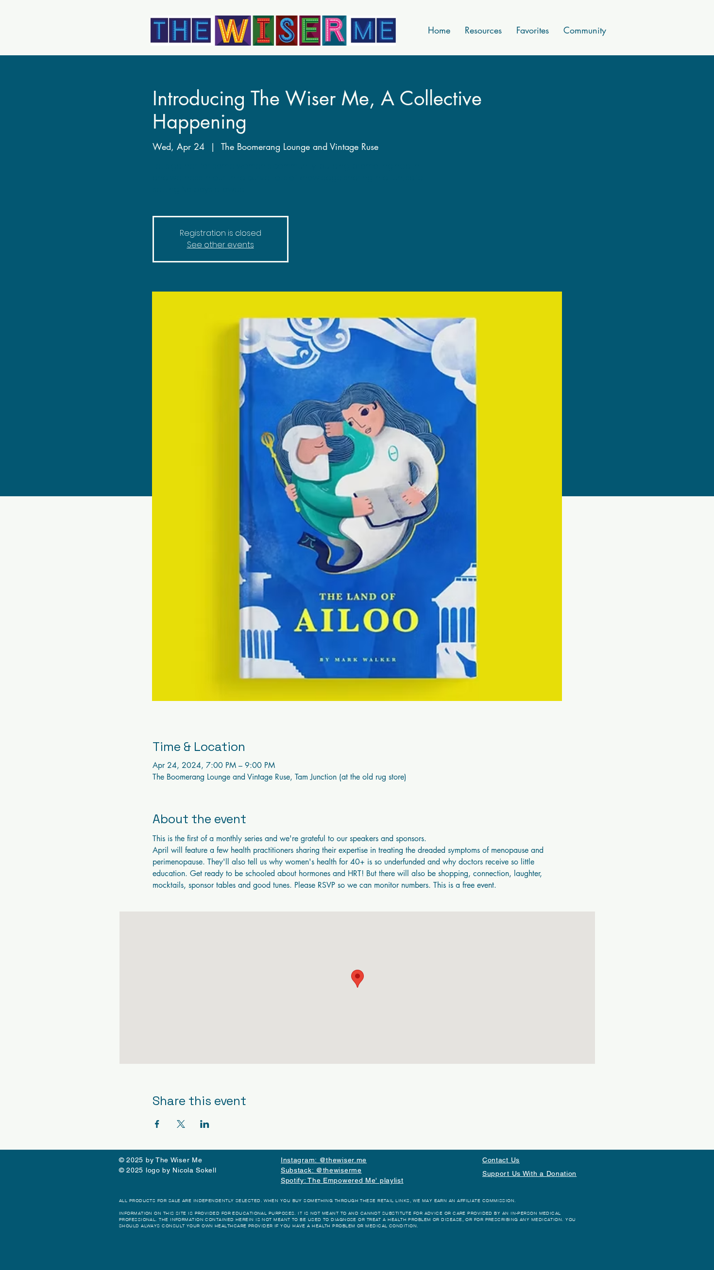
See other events (220, 244)
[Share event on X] (181, 1124)
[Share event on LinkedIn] (204, 1124)
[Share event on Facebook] (157, 1124)
